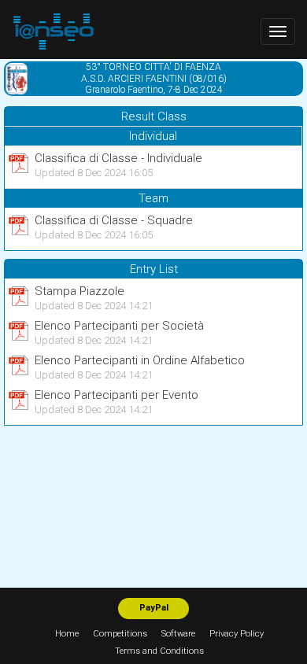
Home (67, 634)
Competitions (120, 634)
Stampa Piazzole (79, 291)
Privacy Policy (236, 634)
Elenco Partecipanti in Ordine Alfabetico (140, 360)
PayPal (153, 608)
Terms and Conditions (159, 651)
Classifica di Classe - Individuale (118, 158)
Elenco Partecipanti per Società (119, 326)
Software (178, 634)
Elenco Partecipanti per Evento (116, 395)
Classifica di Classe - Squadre (114, 220)
